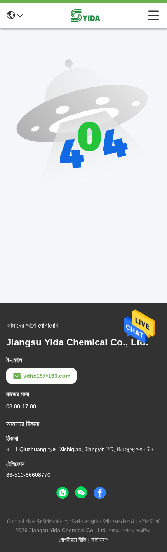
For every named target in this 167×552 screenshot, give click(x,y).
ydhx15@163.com (46, 376)
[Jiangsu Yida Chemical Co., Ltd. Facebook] (100, 493)
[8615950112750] (63, 493)
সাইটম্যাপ (99, 539)
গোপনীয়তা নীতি (72, 539)
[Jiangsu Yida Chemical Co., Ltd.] (85, 16)
